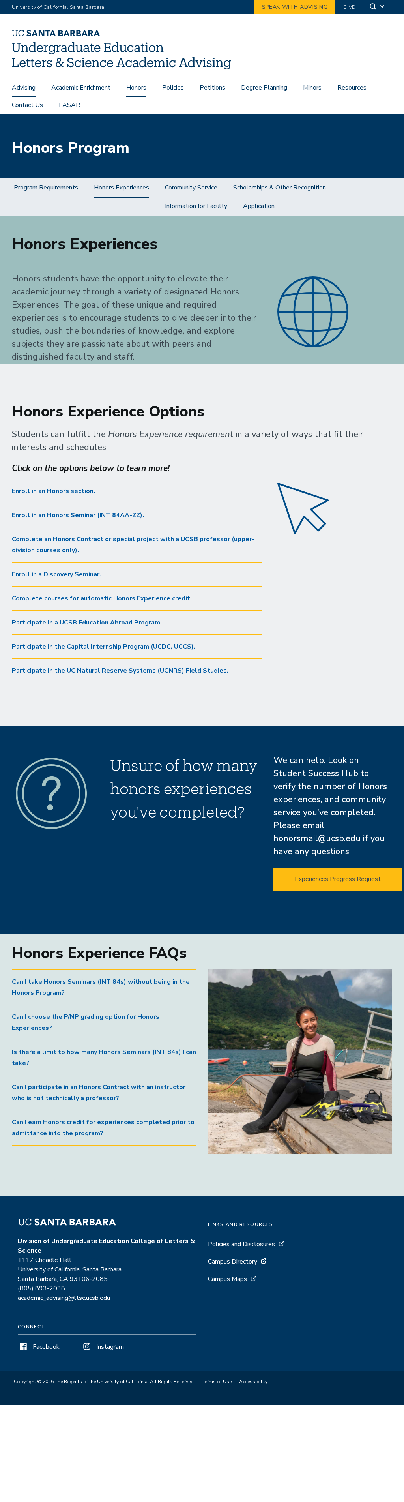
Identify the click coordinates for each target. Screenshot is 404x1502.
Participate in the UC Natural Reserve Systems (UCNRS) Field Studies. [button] (120, 670)
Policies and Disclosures (241, 1244)
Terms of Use (217, 1381)
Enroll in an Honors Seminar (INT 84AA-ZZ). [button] (78, 515)
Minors (312, 87)
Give (349, 7)
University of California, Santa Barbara (58, 7)
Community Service (191, 187)
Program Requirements (46, 187)
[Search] (377, 7)
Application (259, 206)
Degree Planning (264, 87)
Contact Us (27, 105)
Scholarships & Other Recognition (279, 187)
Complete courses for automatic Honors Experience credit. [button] (102, 598)
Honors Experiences (121, 187)
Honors (136, 87)
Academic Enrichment (80, 87)
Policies (173, 87)
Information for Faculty (196, 206)
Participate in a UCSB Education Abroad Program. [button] (87, 622)
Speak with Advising (295, 7)
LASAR (69, 105)
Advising (24, 87)
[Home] (124, 67)
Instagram (109, 1347)
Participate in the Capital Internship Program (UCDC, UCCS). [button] (103, 646)
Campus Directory (232, 1261)
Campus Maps (227, 1279)
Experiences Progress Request (338, 879)
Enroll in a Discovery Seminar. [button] (56, 574)
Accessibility (253, 1381)
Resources (352, 87)
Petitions (212, 87)
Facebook (45, 1347)
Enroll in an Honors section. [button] (53, 491)
